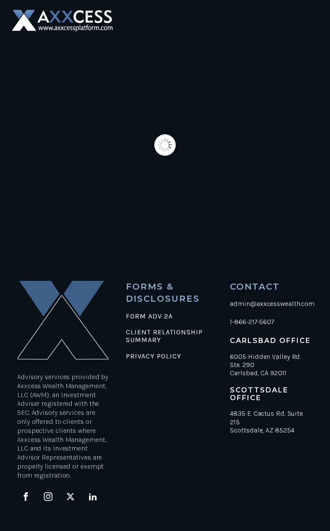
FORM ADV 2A (149, 316)
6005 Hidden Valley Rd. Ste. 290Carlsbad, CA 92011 (265, 364)
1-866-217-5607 (252, 322)
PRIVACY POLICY (153, 356)
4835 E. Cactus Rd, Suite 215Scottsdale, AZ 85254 (266, 421)
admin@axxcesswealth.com (272, 303)
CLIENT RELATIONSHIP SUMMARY (164, 335)
